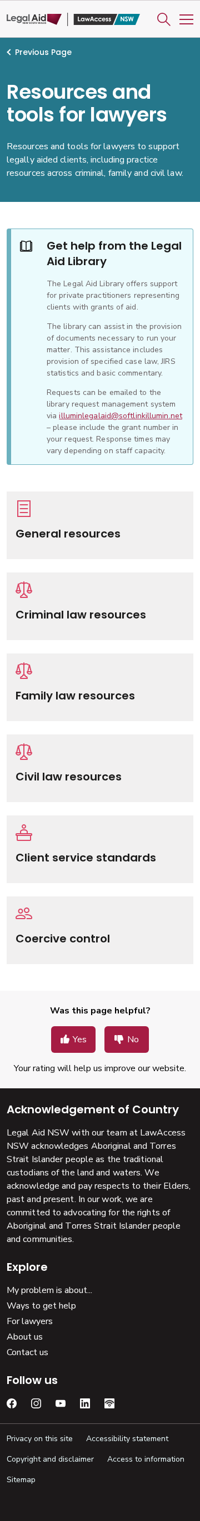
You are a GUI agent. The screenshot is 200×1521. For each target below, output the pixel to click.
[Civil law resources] (100, 768)
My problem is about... (49, 1290)
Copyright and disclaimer (50, 1459)
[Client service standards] (100, 849)
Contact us (27, 1352)
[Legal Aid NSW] (73, 20)
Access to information (145, 1459)
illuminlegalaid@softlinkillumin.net (120, 415)
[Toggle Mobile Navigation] (186, 19)
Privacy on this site (40, 1438)
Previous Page (43, 52)
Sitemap (21, 1479)
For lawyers (30, 1321)
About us (25, 1337)
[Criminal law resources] (100, 606)
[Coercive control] (100, 930)
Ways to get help (41, 1306)
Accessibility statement (127, 1438)
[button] (164, 19)
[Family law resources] (100, 687)
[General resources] (100, 525)
